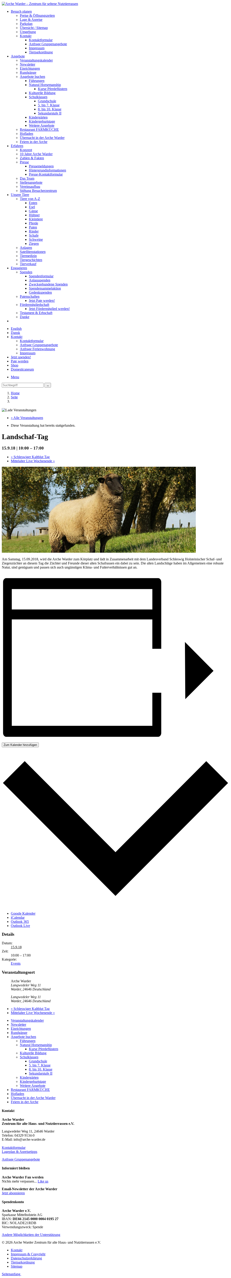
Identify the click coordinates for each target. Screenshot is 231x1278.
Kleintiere (36, 219)
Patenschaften (29, 296)
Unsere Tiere (20, 195)
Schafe (34, 235)
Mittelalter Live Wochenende (33, 461)
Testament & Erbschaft (36, 313)
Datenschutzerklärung (26, 1258)
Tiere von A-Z (30, 199)
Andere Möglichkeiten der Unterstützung (31, 1235)
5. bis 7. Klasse (49, 105)
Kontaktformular (41, 40)
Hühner (34, 215)
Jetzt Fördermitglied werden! (49, 309)
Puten (33, 227)
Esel (32, 207)
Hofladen (26, 134)
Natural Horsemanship (45, 85)
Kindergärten (38, 117)
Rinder (34, 231)
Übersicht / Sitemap (34, 28)
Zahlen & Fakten (32, 158)
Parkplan (26, 24)
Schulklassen (38, 97)
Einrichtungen (30, 68)
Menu (15, 377)
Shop (14, 365)
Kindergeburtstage (42, 121)
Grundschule (47, 101)
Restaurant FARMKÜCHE (39, 129)
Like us (43, 1181)
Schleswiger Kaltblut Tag (30, 457)
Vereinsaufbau (30, 186)
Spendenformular (41, 276)
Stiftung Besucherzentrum (38, 191)
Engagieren (19, 268)
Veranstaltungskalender (36, 60)
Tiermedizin (28, 256)
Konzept (26, 150)
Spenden (26, 272)
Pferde (33, 223)
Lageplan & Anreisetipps (19, 1152)
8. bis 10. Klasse (49, 109)
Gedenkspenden (40, 292)
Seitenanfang (11, 1274)
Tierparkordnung (41, 52)
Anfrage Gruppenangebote (48, 44)
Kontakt (25, 36)
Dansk (15, 333)
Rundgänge (28, 72)
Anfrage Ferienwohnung (37, 349)
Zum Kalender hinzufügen (20, 745)
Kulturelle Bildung (42, 93)
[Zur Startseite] (40, 4)
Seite (14, 397)
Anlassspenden (39, 280)
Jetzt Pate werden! (42, 300)
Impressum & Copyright (28, 1254)
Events (16, 963)
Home (15, 393)
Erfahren (17, 146)
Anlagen (26, 248)
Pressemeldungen (41, 166)
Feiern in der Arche (33, 142)
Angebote (18, 56)
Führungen (36, 81)
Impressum (36, 48)
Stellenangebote (31, 182)
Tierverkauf (28, 264)
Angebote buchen (32, 77)
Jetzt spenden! (21, 357)
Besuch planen (21, 11)
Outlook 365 (20, 921)
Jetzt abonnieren (13, 1193)
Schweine (36, 239)
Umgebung (28, 32)
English (16, 329)
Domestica (22, 369)
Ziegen (34, 243)
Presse (24, 162)
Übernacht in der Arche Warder (42, 138)
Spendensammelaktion (45, 288)
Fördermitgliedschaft (34, 305)
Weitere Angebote (41, 125)
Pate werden (19, 361)
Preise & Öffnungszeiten (37, 15)
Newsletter (27, 64)
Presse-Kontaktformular (46, 174)
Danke (24, 317)
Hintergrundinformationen (47, 170)
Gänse (33, 211)
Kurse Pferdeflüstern (52, 89)
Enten (33, 203)
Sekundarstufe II (49, 113)
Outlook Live (20, 926)
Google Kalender (23, 913)
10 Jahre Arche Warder (36, 154)
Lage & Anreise (31, 19)
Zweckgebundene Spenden (48, 284)
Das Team (27, 178)
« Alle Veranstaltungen (27, 418)
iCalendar (18, 917)
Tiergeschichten (31, 260)
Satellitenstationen (33, 252)
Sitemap (16, 1266)
